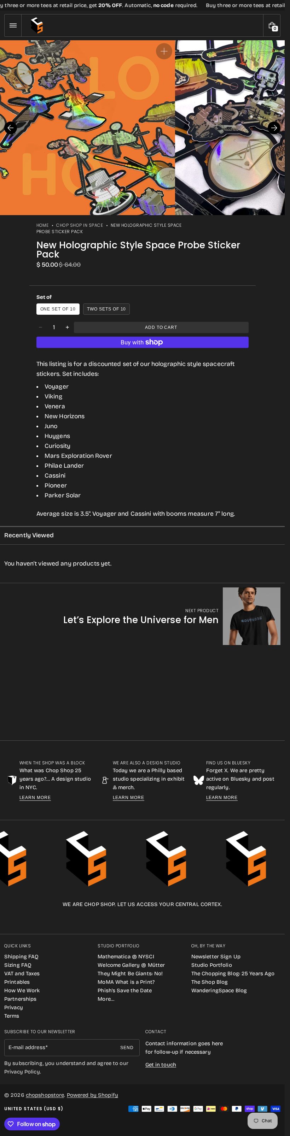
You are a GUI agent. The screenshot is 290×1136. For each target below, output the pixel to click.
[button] (13, 25)
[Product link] (171, 616)
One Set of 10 (58, 309)
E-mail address (26, 1047)
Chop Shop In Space (79, 225)
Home (42, 225)
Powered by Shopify (92, 1095)
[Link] (142, 5)
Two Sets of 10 (106, 309)
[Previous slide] (10, 128)
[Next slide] (274, 128)
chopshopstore (45, 1095)
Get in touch (160, 1064)
